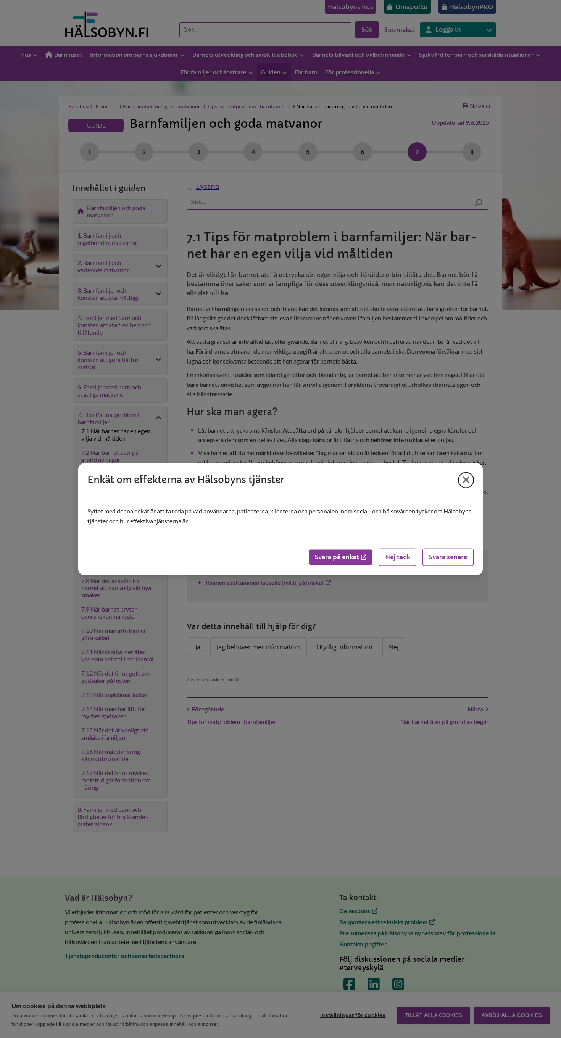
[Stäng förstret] (466, 480)
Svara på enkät (337, 557)
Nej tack (397, 557)
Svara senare (448, 557)
